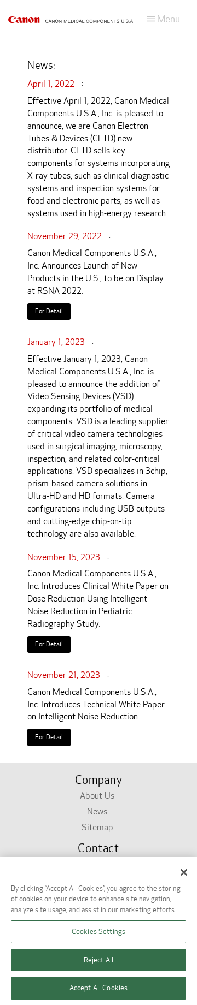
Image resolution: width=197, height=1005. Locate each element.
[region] (98, 931)
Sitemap (97, 827)
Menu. (168, 19)
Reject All (98, 960)
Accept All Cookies (98, 988)
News (97, 811)
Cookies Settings (98, 931)
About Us (97, 795)
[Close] (184, 872)
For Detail (49, 311)
